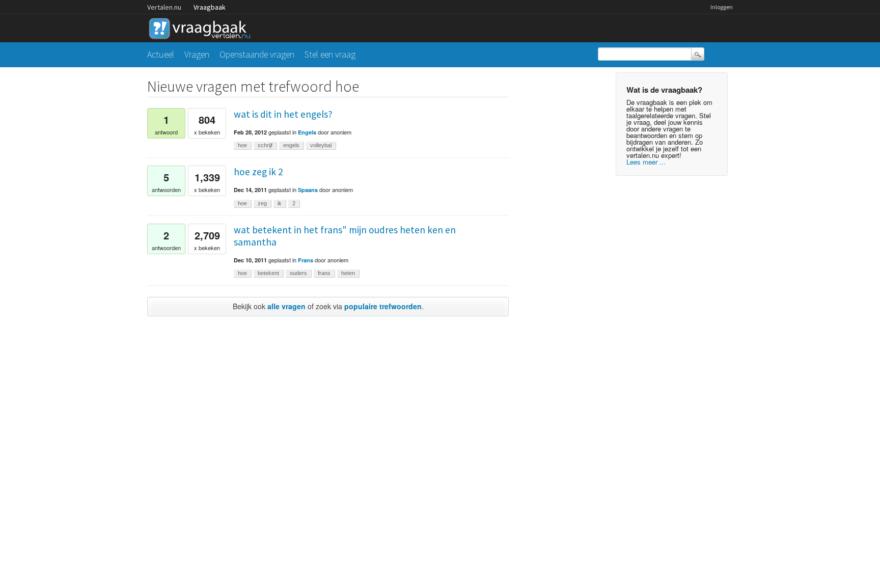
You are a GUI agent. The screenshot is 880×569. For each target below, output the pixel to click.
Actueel (160, 54)
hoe (242, 145)
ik (280, 203)
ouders (298, 273)
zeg (262, 203)
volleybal (321, 145)
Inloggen (721, 7)
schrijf (265, 145)
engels (291, 145)
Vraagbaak (210, 7)
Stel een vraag (330, 54)
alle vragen (286, 306)
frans (324, 273)
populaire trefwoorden (383, 306)
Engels (307, 132)
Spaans (308, 190)
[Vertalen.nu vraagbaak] (202, 26)
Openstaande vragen (256, 54)
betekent (268, 273)
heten (348, 273)
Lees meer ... (646, 162)
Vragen (196, 54)
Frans (305, 260)
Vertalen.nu (164, 7)
